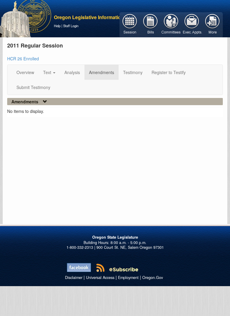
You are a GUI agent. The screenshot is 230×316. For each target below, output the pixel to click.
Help (57, 25)
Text (47, 72)
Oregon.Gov (152, 277)
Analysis (72, 72)
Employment (128, 277)
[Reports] (212, 24)
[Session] (129, 24)
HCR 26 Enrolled (23, 59)
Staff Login (70, 25)
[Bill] (150, 24)
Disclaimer (73, 277)
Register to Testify (169, 72)
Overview (25, 72)
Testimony (133, 72)
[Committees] (171, 24)
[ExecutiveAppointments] (191, 24)
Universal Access (100, 277)
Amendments (101, 72)
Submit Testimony (33, 87)
